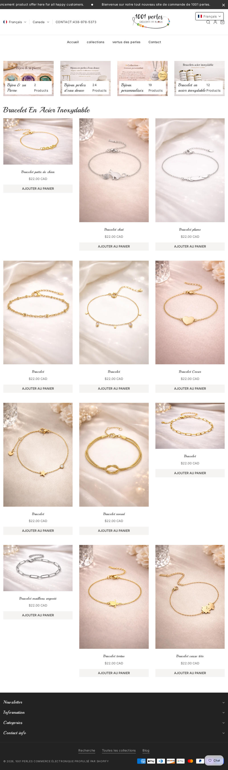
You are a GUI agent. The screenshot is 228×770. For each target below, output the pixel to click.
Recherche (86, 750)
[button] (208, 22)
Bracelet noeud (114, 514)
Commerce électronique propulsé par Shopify (71, 761)
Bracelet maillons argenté (38, 598)
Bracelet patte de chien (38, 172)
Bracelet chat (114, 229)
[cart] (222, 22)
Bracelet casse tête (190, 656)
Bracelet (38, 371)
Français (15, 22)
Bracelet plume (190, 229)
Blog (145, 750)
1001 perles (24, 761)
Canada (39, 22)
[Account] (215, 22)
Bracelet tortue (113, 656)
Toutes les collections (119, 750)
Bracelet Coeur (190, 371)
